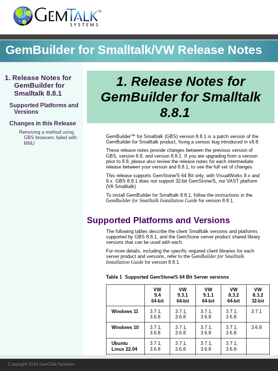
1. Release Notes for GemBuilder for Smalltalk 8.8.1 (38, 85)
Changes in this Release (42, 123)
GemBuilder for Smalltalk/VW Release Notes (133, 50)
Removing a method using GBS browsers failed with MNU (48, 137)
